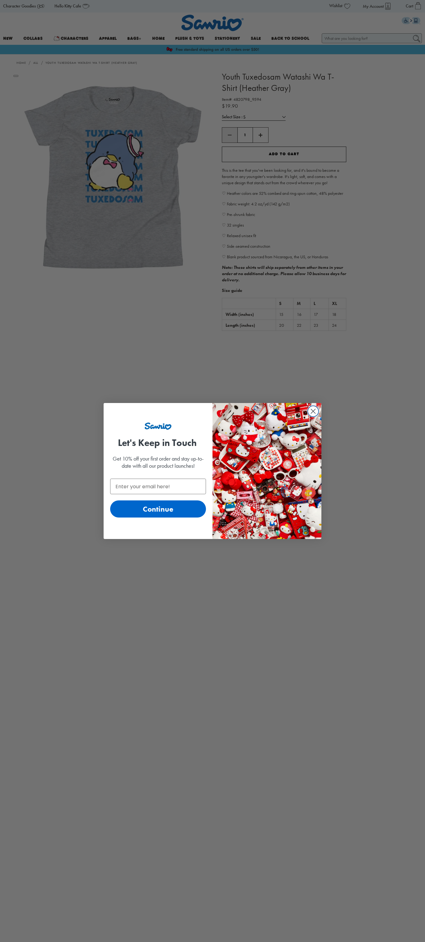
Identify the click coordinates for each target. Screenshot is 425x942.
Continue (158, 509)
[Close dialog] (313, 411)
